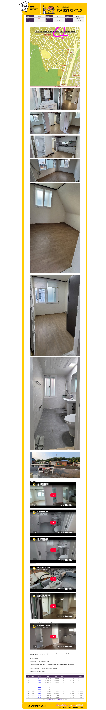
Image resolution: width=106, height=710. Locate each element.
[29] (61, 699)
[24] (52, 699)
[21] (46, 699)
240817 (39, 695)
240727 (39, 678)
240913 (39, 685)
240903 (39, 689)
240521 (39, 697)
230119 (39, 693)
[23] (50, 699)
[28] (60, 699)
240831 (39, 682)
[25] (54, 699)
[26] (56, 699)
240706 (39, 691)
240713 (39, 680)
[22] (48, 699)
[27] (58, 699)
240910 (39, 687)
